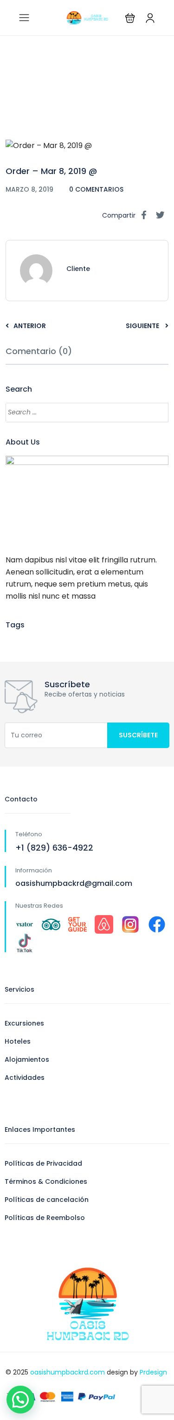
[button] (130, 18)
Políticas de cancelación (47, 1199)
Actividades (25, 1077)
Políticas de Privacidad (43, 1163)
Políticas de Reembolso (45, 1217)
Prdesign (153, 1372)
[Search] (157, 412)
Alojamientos (27, 1059)
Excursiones (24, 1023)
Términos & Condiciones (46, 1181)
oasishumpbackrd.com (67, 1372)
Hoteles (18, 1041)
